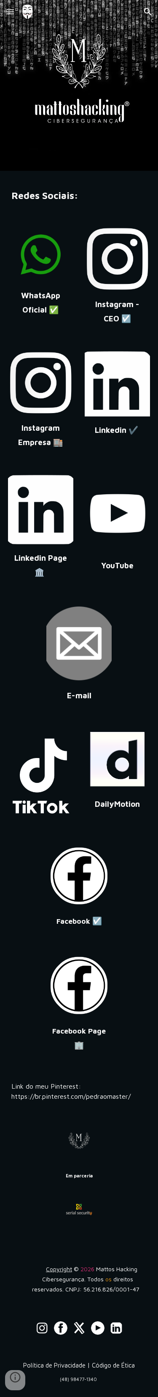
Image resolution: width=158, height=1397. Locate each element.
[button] (10, 11)
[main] (79, 194)
